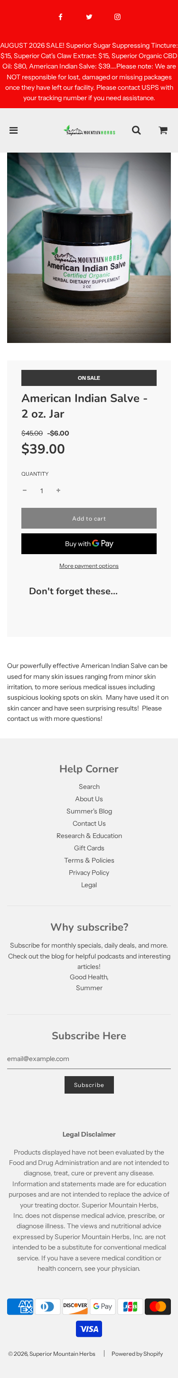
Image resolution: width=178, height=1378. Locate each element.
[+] (58, 490)
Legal (89, 885)
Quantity (34, 474)
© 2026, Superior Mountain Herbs (51, 1353)
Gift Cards (89, 848)
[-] (24, 490)
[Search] (136, 130)
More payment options (89, 565)
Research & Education (89, 835)
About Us (89, 799)
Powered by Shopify (137, 1353)
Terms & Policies (89, 860)
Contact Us (89, 823)
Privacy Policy (89, 872)
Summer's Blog (89, 811)
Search (89, 786)
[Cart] (163, 130)
